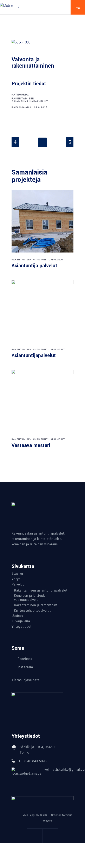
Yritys (16, 579)
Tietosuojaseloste (26, 680)
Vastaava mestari (31, 445)
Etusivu (17, 574)
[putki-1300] (42, 42)
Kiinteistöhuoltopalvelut (32, 611)
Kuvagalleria (21, 621)
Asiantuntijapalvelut (34, 355)
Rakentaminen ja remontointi (36, 605)
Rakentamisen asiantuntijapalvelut (30, 100)
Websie (47, 821)
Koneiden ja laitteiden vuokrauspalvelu (30, 598)
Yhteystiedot (22, 627)
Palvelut (18, 584)
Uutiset (17, 616)
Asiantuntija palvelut (34, 265)
